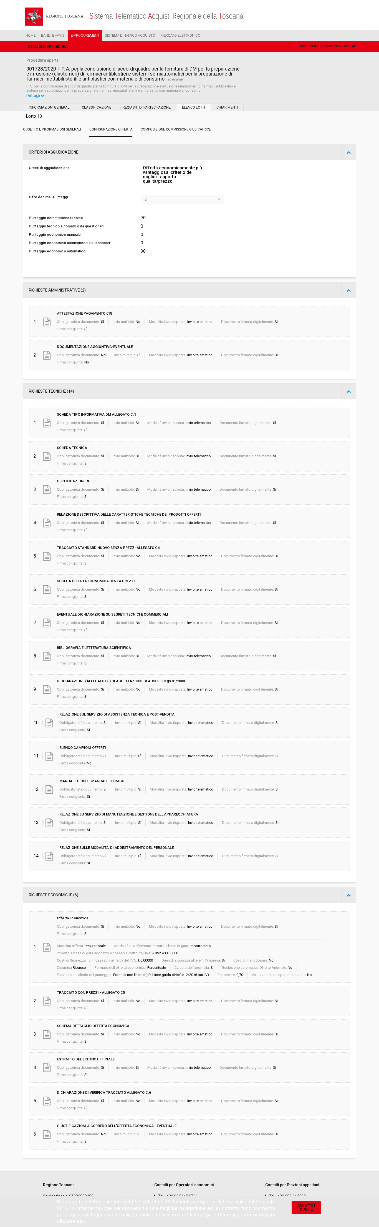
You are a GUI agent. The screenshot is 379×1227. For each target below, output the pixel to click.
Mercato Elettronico (180, 35)
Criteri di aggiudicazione (49, 168)
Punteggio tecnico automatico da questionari (66, 226)
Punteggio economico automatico (57, 251)
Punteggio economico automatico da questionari (69, 243)
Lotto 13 (34, 116)
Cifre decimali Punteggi (48, 197)
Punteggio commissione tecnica (56, 218)
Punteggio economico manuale (55, 234)
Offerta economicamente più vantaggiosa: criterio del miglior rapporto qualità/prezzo (172, 175)
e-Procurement (85, 35)
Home (31, 35)
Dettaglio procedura (48, 46)
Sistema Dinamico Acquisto (130, 35)
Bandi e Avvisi (53, 35)
